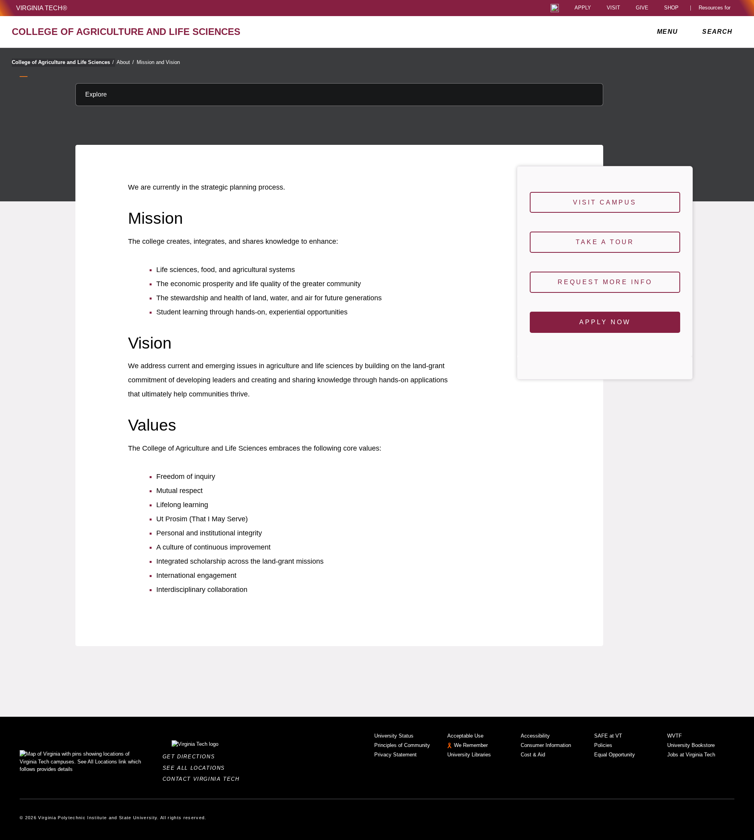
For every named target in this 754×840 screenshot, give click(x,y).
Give (642, 8)
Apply (583, 8)
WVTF (674, 736)
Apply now (605, 322)
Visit (613, 8)
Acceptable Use (465, 736)
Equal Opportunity (614, 755)
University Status (394, 736)
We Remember (471, 745)
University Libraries (469, 755)
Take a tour (605, 242)
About (125, 62)
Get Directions (191, 757)
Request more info (605, 282)
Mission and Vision (158, 62)
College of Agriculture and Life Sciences (63, 62)
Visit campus (605, 202)
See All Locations (196, 768)
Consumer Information (546, 745)
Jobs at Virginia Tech (691, 755)
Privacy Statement (395, 755)
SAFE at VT (608, 736)
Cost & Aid (533, 755)
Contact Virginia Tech (203, 779)
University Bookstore (691, 745)
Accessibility (535, 736)
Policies (603, 745)
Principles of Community (402, 745)
